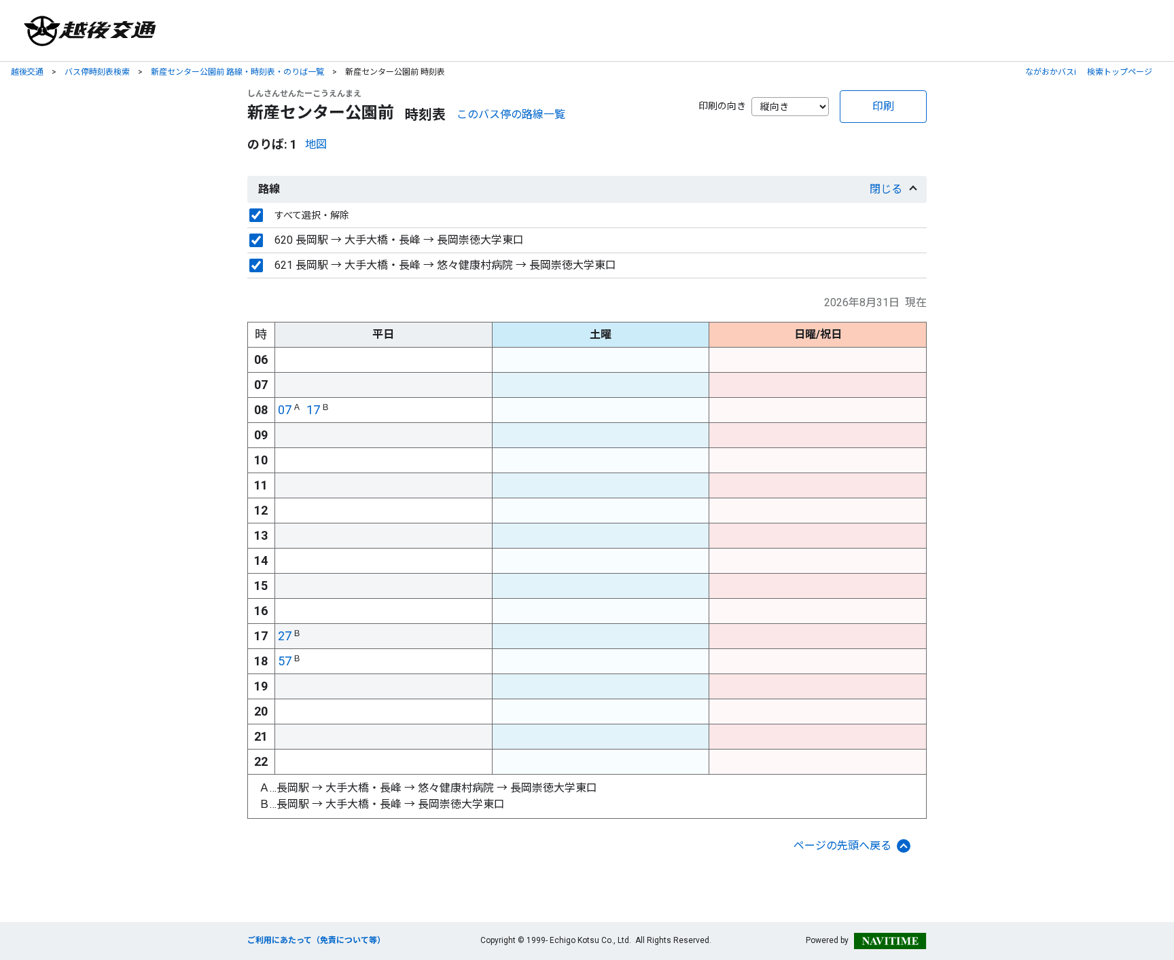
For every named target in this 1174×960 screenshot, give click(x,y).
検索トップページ (1119, 72)
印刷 (883, 106)
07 (284, 410)
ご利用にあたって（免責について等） (316, 940)
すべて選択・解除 (311, 215)
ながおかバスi (1050, 72)
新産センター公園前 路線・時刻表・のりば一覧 (237, 72)
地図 (316, 144)
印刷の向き (722, 105)
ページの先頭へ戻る (842, 845)
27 (284, 636)
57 (284, 661)
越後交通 (27, 72)
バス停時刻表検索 (97, 72)
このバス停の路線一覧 (511, 114)
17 (313, 410)
